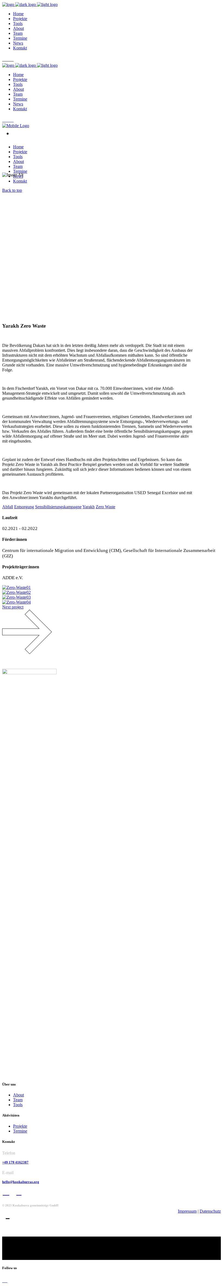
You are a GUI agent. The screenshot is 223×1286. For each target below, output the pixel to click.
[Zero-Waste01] (16, 587)
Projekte (20, 1126)
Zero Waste (105, 506)
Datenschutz (210, 1211)
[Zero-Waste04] (16, 602)
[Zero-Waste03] (16, 597)
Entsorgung (24, 506)
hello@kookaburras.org (20, 1182)
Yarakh (88, 506)
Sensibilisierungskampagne (58, 506)
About (18, 1095)
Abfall (7, 506)
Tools (18, 1104)
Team (18, 1099)
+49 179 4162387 (15, 1162)
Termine (20, 1131)
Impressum (187, 1211)
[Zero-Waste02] (16, 592)
